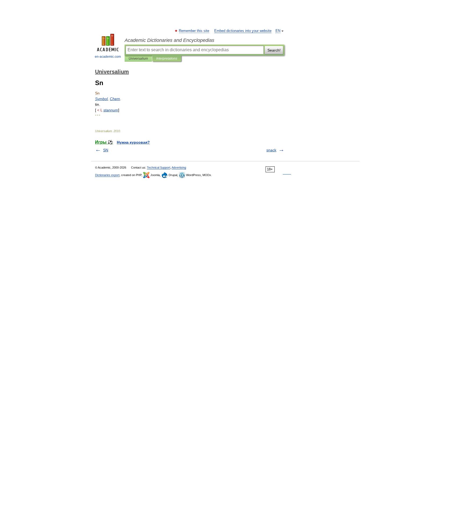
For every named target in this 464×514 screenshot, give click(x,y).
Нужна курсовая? (133, 142)
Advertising (179, 167)
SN (105, 150)
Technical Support (158, 167)
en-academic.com (108, 57)
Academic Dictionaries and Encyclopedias (169, 40)
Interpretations (166, 58)
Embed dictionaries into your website (242, 31)
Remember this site (194, 31)
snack (271, 150)
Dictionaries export (107, 175)
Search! (274, 50)
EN (278, 31)
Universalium (138, 58)
